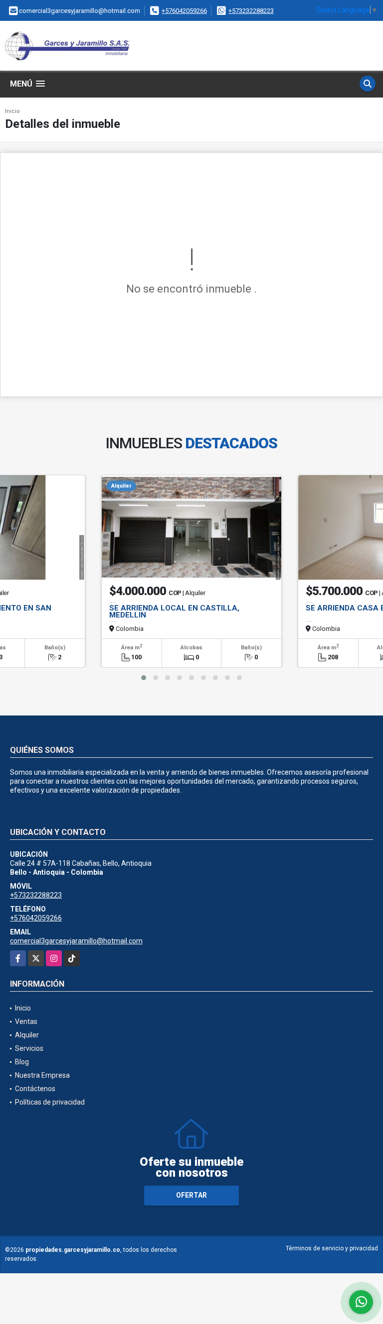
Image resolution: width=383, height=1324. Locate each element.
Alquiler (27, 1035)
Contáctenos (35, 1089)
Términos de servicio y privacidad (332, 1248)
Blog (22, 1062)
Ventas (26, 1021)
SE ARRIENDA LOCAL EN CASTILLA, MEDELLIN (174, 611)
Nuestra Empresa (42, 1075)
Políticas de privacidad (50, 1102)
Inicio (12, 111)
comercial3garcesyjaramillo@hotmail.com (76, 941)
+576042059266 (184, 10)
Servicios (29, 1048)
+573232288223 (251, 10)
